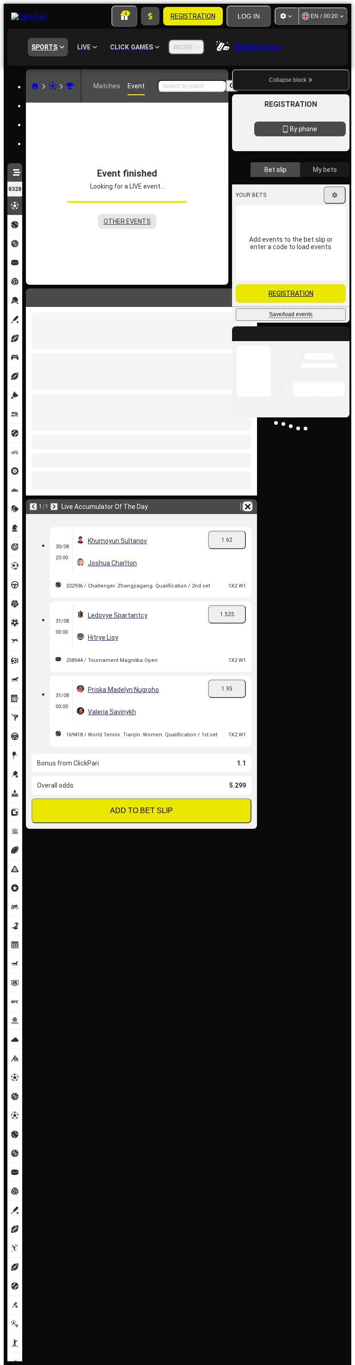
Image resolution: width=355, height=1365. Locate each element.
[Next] (54, 506)
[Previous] (33, 506)
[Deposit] (150, 16)
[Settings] (286, 16)
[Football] (52, 86)
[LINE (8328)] (35, 86)
